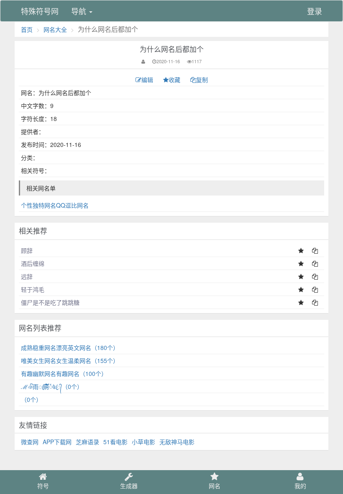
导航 (79, 10)
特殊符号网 (40, 10)
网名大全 (55, 29)
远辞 (27, 276)
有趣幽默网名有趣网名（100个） (64, 373)
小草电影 (143, 441)
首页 (27, 29)
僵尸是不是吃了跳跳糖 (50, 302)
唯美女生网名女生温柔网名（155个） (70, 360)
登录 (314, 10)
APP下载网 (57, 441)
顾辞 (27, 250)
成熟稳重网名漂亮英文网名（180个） (70, 347)
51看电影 (115, 441)
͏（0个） (31, 399)
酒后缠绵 (32, 263)
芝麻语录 (87, 441)
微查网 (29, 441)
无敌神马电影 (177, 441)
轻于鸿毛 (32, 289)
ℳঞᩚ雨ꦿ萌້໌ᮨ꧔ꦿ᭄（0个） (52, 386)
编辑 (148, 79)
